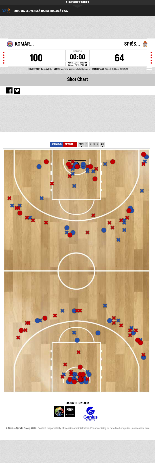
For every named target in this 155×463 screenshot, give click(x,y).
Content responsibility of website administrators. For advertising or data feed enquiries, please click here (93, 428)
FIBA (64, 413)
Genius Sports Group (90, 413)
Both (81, 144)
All (102, 144)
